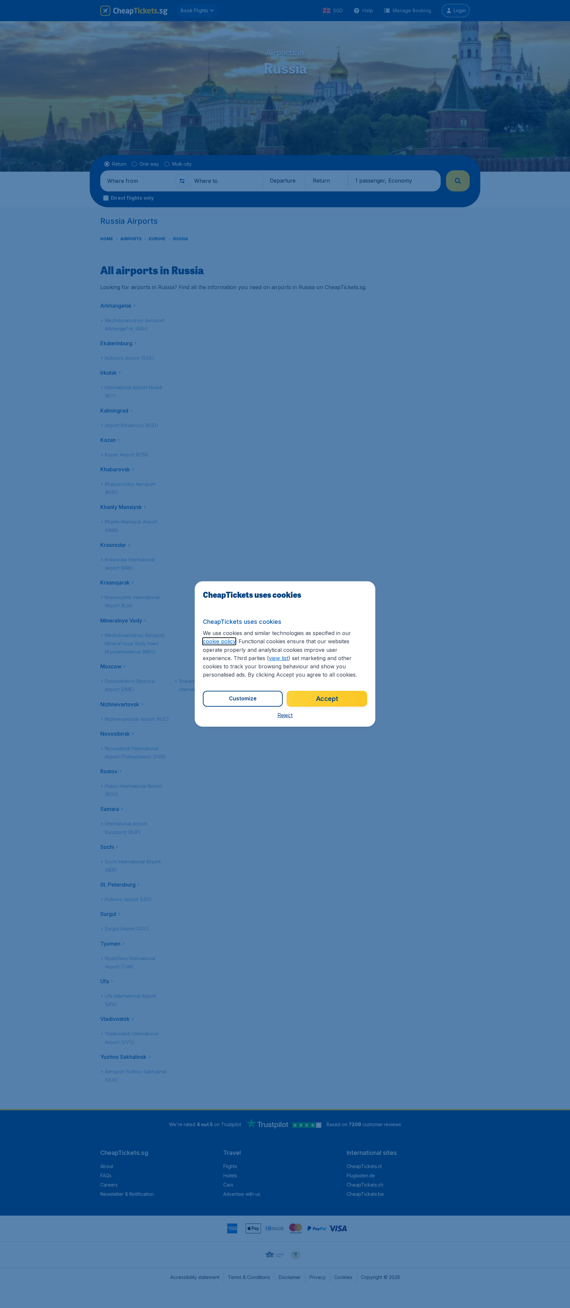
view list (278, 658)
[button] (285, 715)
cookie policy (219, 641)
